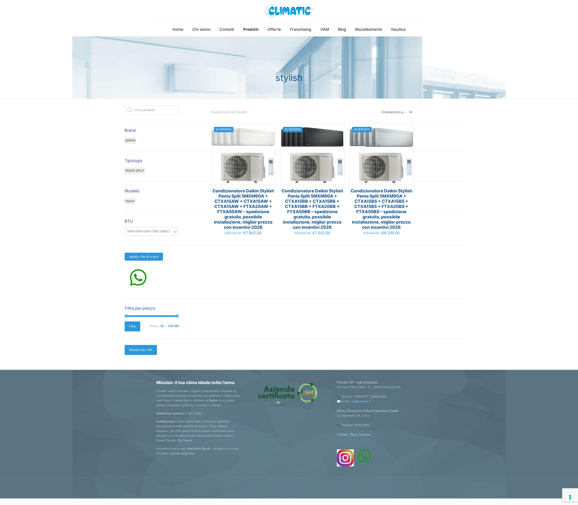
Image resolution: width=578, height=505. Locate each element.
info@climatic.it (361, 401)
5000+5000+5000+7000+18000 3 (148, 231)
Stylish (129, 201)
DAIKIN (130, 140)
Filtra (132, 326)
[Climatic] (289, 11)
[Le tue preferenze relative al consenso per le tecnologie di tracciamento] (570, 497)
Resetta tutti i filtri (140, 350)
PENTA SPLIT (134, 170)
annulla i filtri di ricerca (143, 256)
